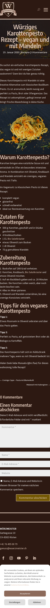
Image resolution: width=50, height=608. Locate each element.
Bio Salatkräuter (16, 238)
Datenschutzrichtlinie (20, 585)
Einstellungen (14, 602)
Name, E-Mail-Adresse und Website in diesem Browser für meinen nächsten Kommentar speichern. (21, 485)
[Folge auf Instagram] (11, 558)
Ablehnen (37, 602)
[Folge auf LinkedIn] (34, 558)
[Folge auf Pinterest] (26, 558)
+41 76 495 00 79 (8, 544)
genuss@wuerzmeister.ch (13, 548)
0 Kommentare (39, 52)
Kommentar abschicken (33, 497)
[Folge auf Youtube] (19, 558)
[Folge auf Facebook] (3, 558)
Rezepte (25, 52)
